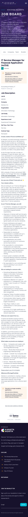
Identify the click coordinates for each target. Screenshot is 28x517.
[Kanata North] (14, 430)
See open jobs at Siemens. (11, 76)
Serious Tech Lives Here (11, 464)
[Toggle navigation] (26, 3)
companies (11, 52)
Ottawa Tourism (9, 468)
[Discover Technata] (9, 3)
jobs (4, 52)
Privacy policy (11, 419)
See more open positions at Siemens (14, 405)
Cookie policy (17, 419)
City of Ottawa (8, 471)
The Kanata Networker (11, 456)
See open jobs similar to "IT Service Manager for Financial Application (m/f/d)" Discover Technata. (13, 80)
